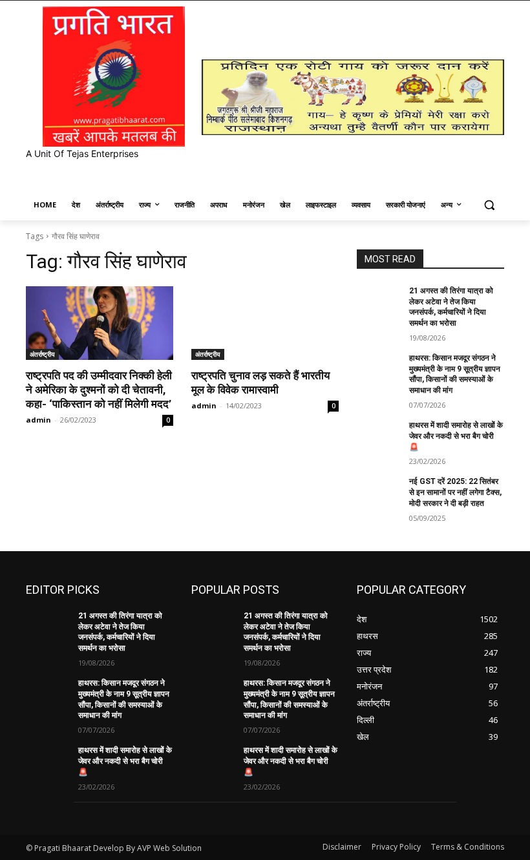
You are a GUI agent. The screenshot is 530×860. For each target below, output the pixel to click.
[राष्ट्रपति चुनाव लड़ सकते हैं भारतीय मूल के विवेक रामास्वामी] (265, 323)
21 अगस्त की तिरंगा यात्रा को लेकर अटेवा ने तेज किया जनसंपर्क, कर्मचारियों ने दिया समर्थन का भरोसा (120, 632)
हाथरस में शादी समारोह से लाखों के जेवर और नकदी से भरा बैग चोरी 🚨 (456, 436)
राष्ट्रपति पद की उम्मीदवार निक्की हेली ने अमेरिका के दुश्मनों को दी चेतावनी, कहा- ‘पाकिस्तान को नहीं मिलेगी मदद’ (99, 389)
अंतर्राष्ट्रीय (42, 354)
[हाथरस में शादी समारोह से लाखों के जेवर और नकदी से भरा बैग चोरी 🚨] (379, 435)
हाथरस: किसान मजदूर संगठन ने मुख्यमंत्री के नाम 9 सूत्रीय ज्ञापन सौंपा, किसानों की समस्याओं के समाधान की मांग (454, 374)
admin (38, 420)
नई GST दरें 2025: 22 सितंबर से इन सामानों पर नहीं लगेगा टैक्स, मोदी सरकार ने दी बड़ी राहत (455, 492)
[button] (489, 205)
